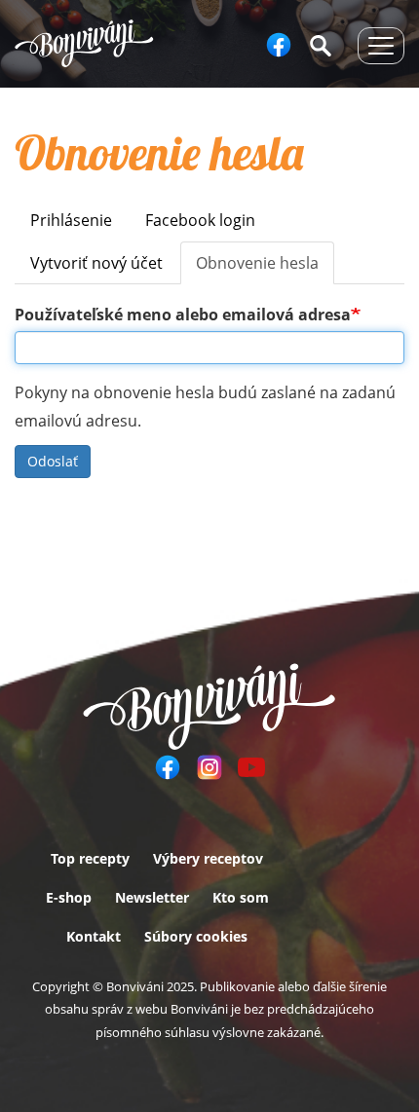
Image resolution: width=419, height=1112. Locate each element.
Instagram (209, 767)
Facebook (278, 44)
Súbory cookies (196, 936)
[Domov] (84, 43)
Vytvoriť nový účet (96, 263)
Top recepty (90, 858)
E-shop (69, 897)
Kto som (240, 897)
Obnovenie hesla (265, 268)
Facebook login (200, 220)
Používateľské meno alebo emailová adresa (183, 314)
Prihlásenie (71, 220)
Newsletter (152, 897)
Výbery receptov (208, 858)
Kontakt (93, 936)
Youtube (251, 767)
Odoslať (52, 461)
